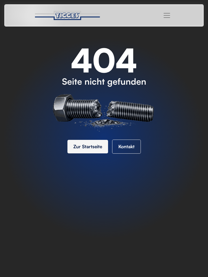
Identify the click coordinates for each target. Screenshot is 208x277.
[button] (166, 15)
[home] (72, 15)
